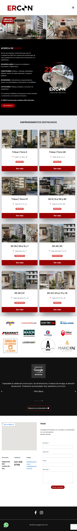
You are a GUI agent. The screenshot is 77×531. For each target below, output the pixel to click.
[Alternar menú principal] (73, 8)
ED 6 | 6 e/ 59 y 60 (57, 199)
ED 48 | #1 (20, 293)
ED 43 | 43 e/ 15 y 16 (57, 293)
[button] (2, 27)
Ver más (22, 169)
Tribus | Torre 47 (19, 199)
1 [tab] (35, 401)
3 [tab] (38, 401)
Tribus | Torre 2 (19, 152)
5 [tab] (42, 401)
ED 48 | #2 (57, 246)
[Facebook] (35, 512)
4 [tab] (40, 401)
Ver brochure (8, 105)
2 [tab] (37, 401)
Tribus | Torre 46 (57, 152)
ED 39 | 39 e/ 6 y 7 (20, 246)
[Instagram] (41, 512)
